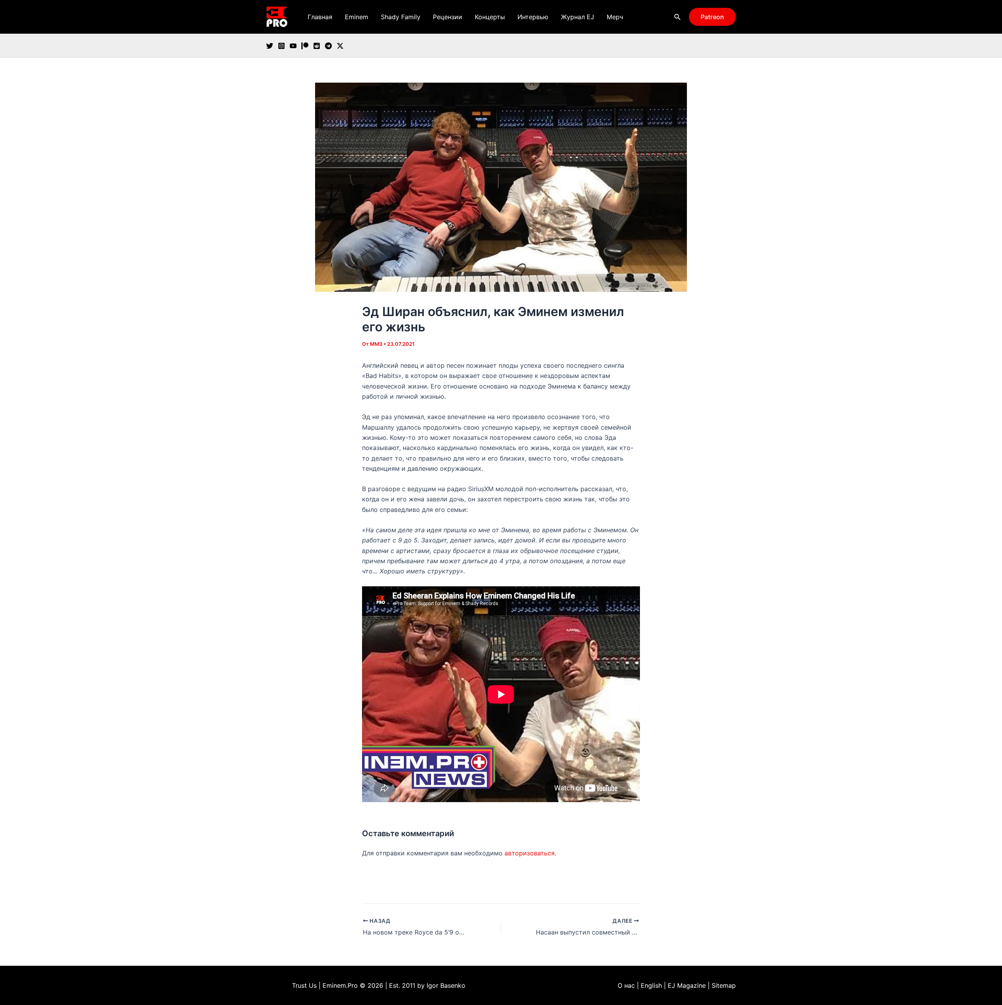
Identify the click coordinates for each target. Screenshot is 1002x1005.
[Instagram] (281, 45)
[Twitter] (269, 45)
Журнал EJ (577, 17)
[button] (677, 17)
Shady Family (400, 17)
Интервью (532, 17)
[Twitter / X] (340, 45)
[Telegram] (328, 45)
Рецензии (447, 17)
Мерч (615, 17)
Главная (320, 17)
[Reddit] (316, 45)
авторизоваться (530, 853)
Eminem (356, 17)
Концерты (490, 17)
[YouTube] (293, 45)
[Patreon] (304, 45)
